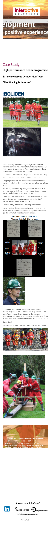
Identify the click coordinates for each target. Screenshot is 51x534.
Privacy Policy (25, 520)
